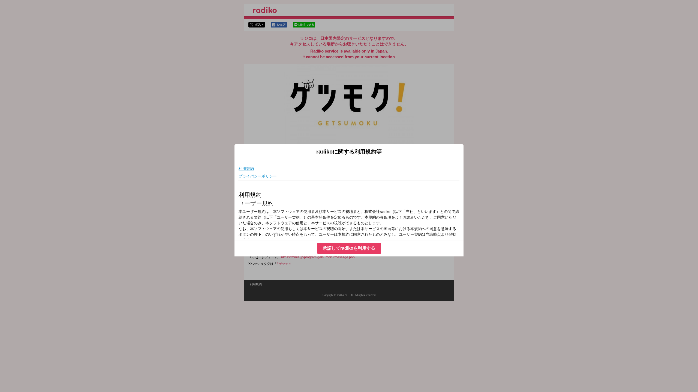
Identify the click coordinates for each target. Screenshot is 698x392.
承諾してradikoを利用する (349, 248)
